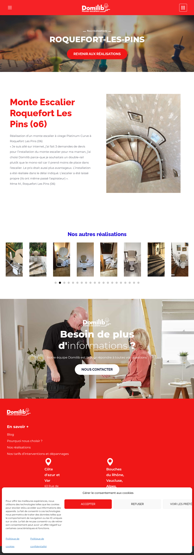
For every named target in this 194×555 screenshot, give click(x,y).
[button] (97, 54)
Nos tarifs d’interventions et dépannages (38, 454)
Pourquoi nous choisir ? (24, 441)
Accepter (88, 504)
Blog (10, 434)
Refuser (137, 504)
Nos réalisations (19, 447)
